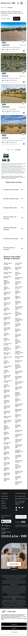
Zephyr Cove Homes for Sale (18, 483)
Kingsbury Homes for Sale (7, 448)
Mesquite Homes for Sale (18, 283)
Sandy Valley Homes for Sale (19, 372)
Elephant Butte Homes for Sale (7, 349)
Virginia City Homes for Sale (18, 436)
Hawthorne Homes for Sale (7, 407)
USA (8, 150)
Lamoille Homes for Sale (7, 458)
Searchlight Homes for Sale (18, 378)
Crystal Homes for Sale (7, 334)
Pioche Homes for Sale (19, 357)
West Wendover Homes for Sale (18, 466)
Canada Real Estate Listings (6, 532)
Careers (3, 501)
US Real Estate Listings (5, 529)
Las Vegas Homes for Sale (7, 464)
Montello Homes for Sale (18, 303)
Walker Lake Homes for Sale (18, 446)
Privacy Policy (4, 498)
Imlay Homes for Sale (7, 417)
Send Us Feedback (21, 517)
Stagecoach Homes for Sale (18, 410)
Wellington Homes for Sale (18, 457)
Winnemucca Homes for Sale (19, 472)
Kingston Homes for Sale (7, 453)
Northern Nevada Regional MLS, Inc (10, 165)
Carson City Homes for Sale (7, 318)
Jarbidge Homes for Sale (7, 439)
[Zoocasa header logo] (8, 3)
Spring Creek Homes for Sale (19, 405)
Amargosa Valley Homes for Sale (8, 268)
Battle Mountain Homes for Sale (7, 282)
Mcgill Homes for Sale (19, 278)
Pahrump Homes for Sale (18, 336)
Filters (17, 18)
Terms (19, 618)
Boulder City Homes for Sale (7, 293)
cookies (6, 614)
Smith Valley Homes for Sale (18, 388)
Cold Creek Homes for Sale (7, 324)
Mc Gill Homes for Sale (18, 274)
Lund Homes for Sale (18, 263)
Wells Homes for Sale (19, 461)
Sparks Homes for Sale (18, 400)
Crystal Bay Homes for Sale (7, 329)
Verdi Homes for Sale (19, 431)
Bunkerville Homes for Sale (7, 299)
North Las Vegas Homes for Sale (19, 320)
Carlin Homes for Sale (8, 313)
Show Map (14, 569)
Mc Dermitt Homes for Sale (18, 268)
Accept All (14, 624)
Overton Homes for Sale (18, 330)
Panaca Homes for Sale (18, 347)
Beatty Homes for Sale (7, 288)
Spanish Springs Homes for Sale (18, 394)
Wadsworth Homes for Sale (18, 441)
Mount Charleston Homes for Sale (18, 313)
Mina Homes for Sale (18, 287)
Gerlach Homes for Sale (7, 386)
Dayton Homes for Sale (7, 340)
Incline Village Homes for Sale (8, 422)
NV (12, 150)
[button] (13, 189)
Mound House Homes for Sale (19, 308)
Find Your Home (14, 564)
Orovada (17, 150)
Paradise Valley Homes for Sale (19, 353)
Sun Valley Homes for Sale (18, 421)
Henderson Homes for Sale (7, 412)
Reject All (14, 628)
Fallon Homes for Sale (8, 366)
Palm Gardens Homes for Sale (18, 341)
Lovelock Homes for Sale (7, 480)
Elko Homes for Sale (7, 353)
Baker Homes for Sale (8, 277)
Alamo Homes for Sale (8, 263)
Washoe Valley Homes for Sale (19, 451)
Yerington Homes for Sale (18, 478)
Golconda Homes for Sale (7, 397)
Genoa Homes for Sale (8, 381)
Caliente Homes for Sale (7, 309)
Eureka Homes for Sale (7, 362)
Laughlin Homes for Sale (7, 469)
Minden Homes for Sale (18, 292)
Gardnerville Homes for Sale (7, 377)
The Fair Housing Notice (20, 602)
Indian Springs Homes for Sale (7, 427)
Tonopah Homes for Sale (18, 426)
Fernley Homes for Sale (7, 371)
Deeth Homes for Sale (8, 344)
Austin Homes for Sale (8, 273)
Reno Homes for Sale (18, 361)
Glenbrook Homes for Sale (7, 391)
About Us (3, 503)
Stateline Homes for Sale (18, 416)
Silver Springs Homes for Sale (19, 383)
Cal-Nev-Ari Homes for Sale (7, 304)
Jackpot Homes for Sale (7, 433)
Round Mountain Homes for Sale (18, 366)
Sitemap (3, 505)
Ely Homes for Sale (8, 357)
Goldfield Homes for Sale (7, 402)
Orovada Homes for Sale (18, 325)
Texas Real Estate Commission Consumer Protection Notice (14, 600)
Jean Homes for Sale (7, 443)
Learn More (21, 605)
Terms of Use (4, 496)
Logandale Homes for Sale (7, 474)
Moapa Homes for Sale (18, 297)
